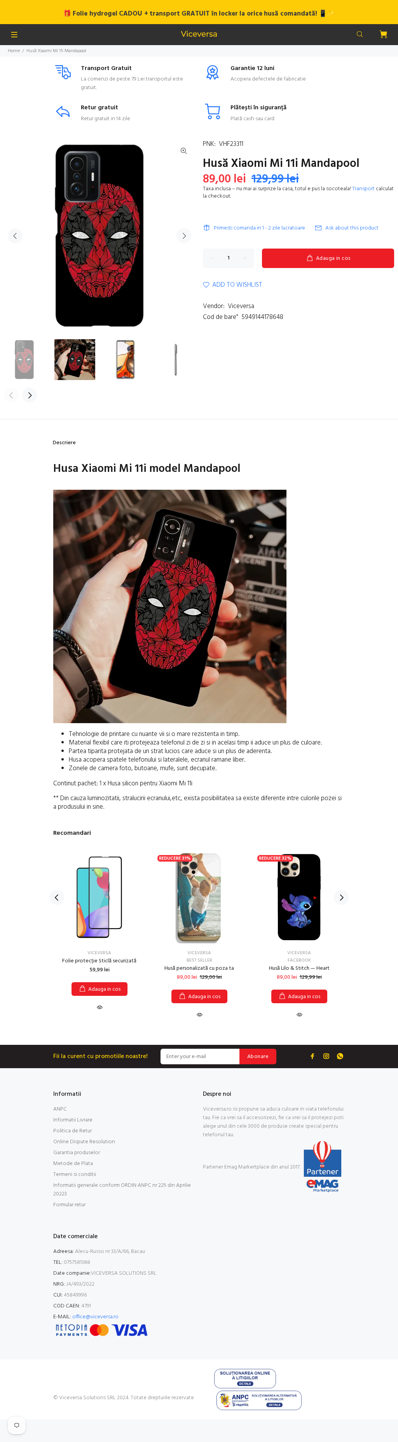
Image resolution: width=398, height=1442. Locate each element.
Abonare (258, 1056)
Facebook (299, 960)
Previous (15, 235)
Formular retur (69, 1204)
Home (14, 51)
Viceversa (241, 306)
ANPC (60, 1109)
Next (183, 235)
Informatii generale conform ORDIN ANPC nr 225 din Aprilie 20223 (122, 1189)
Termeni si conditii (74, 1174)
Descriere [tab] (64, 442)
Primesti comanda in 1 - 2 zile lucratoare (259, 228)
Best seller (199, 960)
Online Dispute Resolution (84, 1141)
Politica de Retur (72, 1131)
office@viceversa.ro (95, 1316)
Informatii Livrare (73, 1120)
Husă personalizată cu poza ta (199, 968)
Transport (363, 188)
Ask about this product (352, 228)
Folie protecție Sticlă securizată (99, 961)
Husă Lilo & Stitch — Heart (299, 968)
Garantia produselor (76, 1152)
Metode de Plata (73, 1163)
